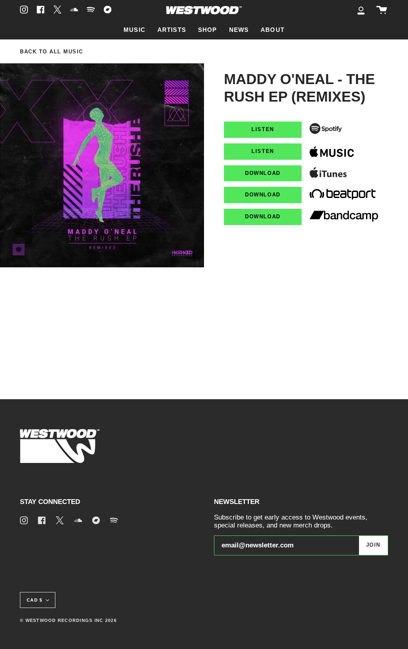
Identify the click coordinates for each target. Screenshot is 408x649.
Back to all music (51, 52)
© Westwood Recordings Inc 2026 (68, 620)
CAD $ (34, 600)
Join (373, 545)
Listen (262, 129)
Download (262, 173)
